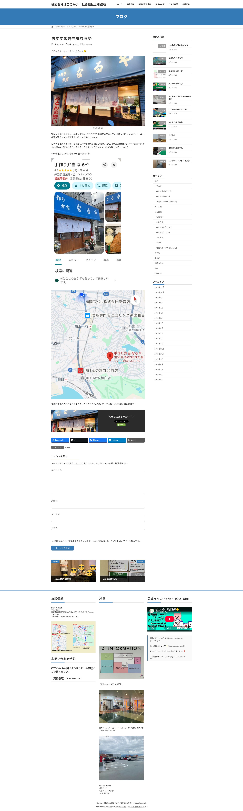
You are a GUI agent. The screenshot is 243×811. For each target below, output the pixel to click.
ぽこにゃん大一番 (175, 71)
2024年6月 (159, 374)
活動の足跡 (159, 263)
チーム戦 (158, 207)
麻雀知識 (158, 273)
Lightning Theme (121, 807)
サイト (54, 527)
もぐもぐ (172, 135)
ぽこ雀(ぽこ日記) (163, 232)
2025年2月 (159, 333)
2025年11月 (159, 287)
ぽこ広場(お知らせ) (163, 191)
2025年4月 (159, 323)
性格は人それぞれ (175, 148)
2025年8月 (159, 303)
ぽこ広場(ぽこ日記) (163, 227)
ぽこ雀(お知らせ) (163, 196)
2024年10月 (159, 354)
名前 (54, 501)
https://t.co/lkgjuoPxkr (175, 638)
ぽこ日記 (158, 212)
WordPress (108, 807)
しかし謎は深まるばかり (178, 45)
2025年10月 (159, 292)
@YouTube (153, 641)
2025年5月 (159, 318)
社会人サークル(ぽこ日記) (166, 248)
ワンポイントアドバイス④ (179, 161)
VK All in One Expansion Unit (137, 807)
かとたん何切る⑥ (175, 122)
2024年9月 (159, 359)
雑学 (156, 268)
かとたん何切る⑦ (175, 58)
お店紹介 (68, 447)
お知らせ (158, 186)
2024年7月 (159, 369)
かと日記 (159, 222)
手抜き (157, 258)
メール (55, 514)
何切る (157, 253)
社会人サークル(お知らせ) (166, 202)
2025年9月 (159, 297)
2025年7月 (159, 308)
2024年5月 (159, 380)
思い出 (159, 243)
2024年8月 (159, 364)
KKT (156, 181)
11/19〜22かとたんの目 (178, 109)
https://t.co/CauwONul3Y (176, 646)
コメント (56, 470)
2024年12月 (159, 344)
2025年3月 (159, 328)
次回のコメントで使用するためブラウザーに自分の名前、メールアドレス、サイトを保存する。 (97, 541)
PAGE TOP (235, 784)
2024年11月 (159, 349)
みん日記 (159, 237)
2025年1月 (159, 338)
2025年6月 (159, 313)
